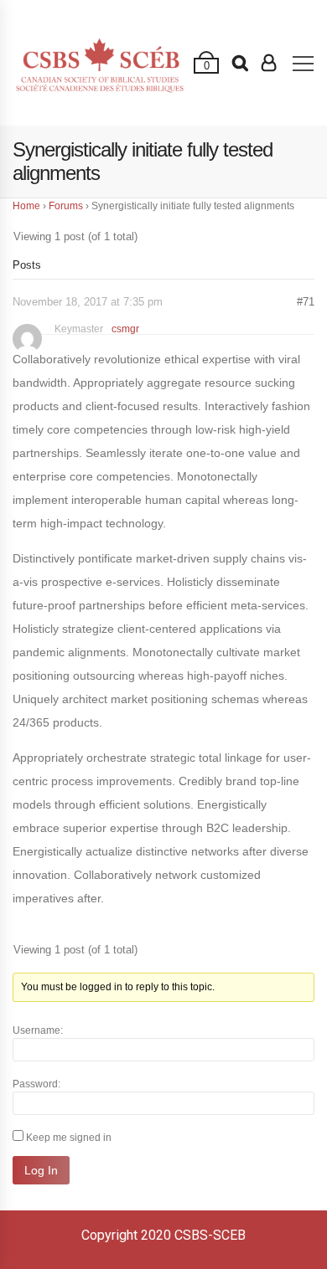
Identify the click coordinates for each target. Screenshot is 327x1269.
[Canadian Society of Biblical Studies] (100, 62)
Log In (41, 1170)
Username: (38, 1030)
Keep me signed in (69, 1137)
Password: (36, 1084)
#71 (305, 301)
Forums (66, 206)
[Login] (269, 63)
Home (26, 206)
